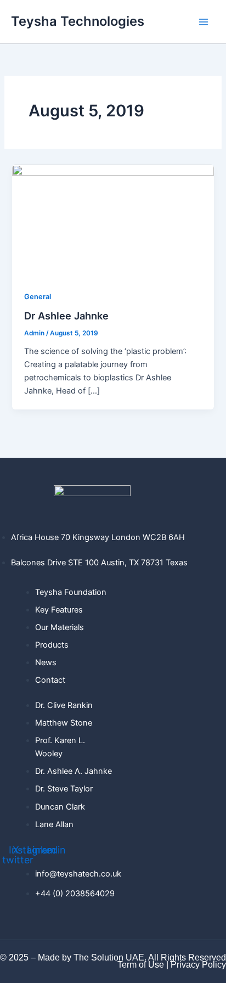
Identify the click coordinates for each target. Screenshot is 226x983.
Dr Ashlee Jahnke (66, 316)
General (37, 297)
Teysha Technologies (77, 21)
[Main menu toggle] (203, 21)
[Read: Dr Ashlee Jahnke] (112, 221)
